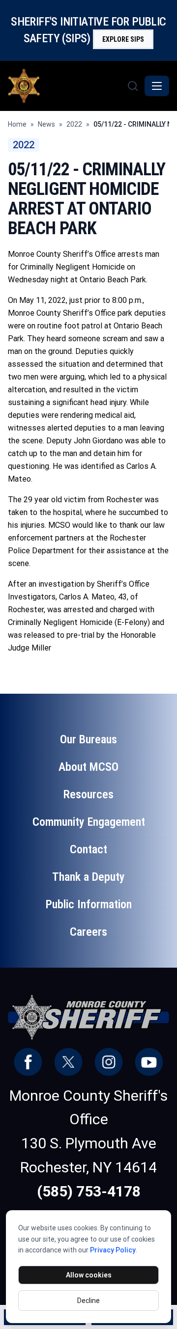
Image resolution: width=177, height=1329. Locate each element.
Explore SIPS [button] (123, 39)
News (46, 124)
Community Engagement (88, 822)
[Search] (133, 86)
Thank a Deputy (88, 877)
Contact (88, 849)
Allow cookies (89, 1275)
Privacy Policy (113, 1250)
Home (17, 124)
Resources (88, 794)
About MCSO (88, 767)
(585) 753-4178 (89, 1191)
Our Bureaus (88, 739)
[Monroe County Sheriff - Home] (66, 86)
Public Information (89, 904)
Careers (88, 932)
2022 (74, 124)
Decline (88, 1300)
